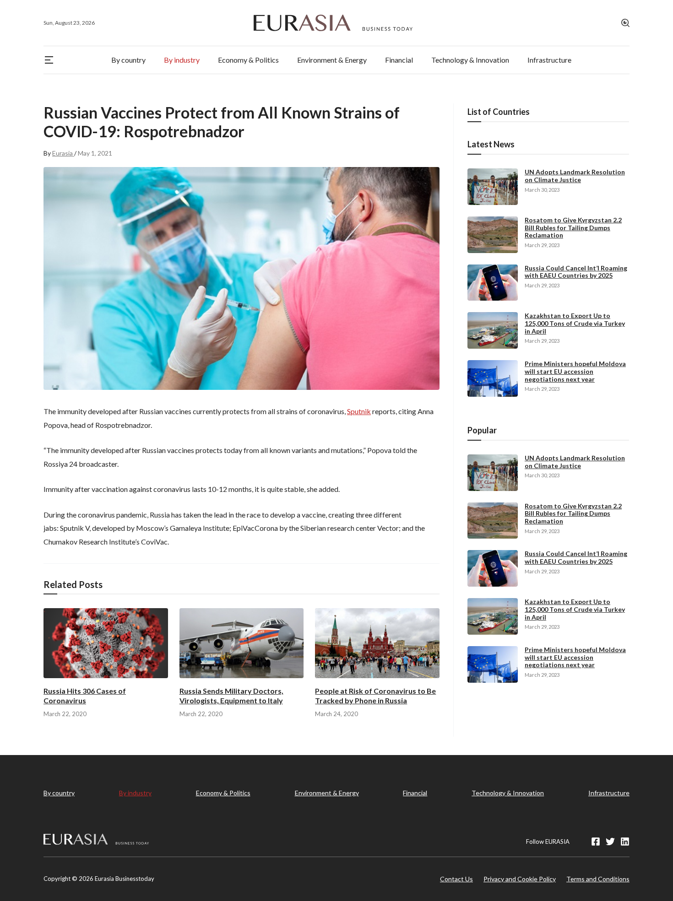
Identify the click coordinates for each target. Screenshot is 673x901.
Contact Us (456, 879)
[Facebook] (595, 841)
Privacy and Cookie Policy (519, 879)
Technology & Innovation (508, 793)
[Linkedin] (625, 841)
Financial (415, 793)
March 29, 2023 (542, 245)
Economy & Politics (223, 793)
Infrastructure (609, 793)
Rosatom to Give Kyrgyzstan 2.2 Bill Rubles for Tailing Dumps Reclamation (573, 227)
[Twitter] (610, 841)
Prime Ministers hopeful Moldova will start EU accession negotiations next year (575, 371)
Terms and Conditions (598, 879)
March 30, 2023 (542, 190)
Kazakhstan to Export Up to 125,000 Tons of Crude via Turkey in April (575, 323)
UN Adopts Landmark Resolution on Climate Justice (575, 175)
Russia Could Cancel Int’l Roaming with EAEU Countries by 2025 (576, 272)
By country (59, 793)
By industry (135, 793)
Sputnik (359, 411)
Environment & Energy (327, 793)
